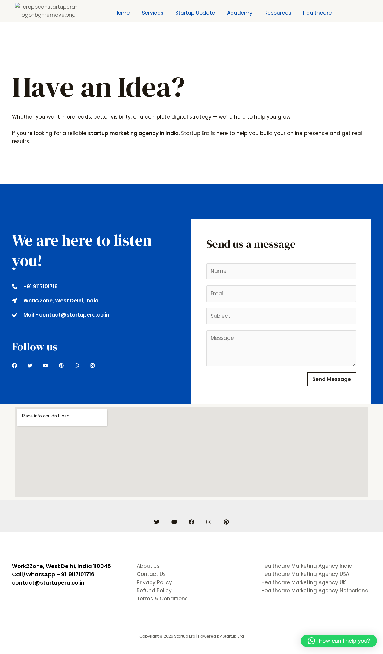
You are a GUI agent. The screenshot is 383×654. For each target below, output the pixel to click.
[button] (339, 641)
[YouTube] (174, 522)
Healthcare (317, 12)
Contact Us (151, 574)
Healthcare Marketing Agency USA (305, 574)
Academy (240, 12)
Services (152, 12)
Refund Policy (154, 590)
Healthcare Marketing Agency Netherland (315, 590)
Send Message (331, 379)
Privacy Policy (154, 582)
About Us (148, 566)
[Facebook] (191, 522)
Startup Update (195, 12)
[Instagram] (209, 522)
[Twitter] (156, 522)
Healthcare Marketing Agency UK (303, 582)
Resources (278, 12)
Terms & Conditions (162, 598)
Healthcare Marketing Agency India (306, 566)
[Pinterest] (226, 522)
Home (122, 12)
